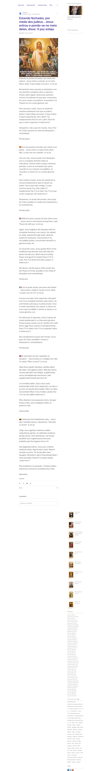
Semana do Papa (42, 5)
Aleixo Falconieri (79, 734)
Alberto (73, 732)
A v (68, 722)
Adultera (78, 725)
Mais (51, 5)
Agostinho (75, 729)
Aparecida (80, 757)
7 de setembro (74, 711)
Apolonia (69, 762)
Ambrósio (74, 741)
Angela (68, 748)
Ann (68, 750)
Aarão (73, 722)
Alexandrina (80, 736)
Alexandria (75, 736)
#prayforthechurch (71, 702)
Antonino (73, 752)
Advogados (74, 727)
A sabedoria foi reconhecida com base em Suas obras (75, 720)
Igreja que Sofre (31, 5)
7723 (68, 713)
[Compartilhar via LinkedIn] (27, 483)
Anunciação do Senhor (72, 757)
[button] (57, 5)
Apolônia (78, 762)
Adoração (69, 725)
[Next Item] (81, 10)
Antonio (78, 752)
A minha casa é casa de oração (74, 718)
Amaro (74, 739)
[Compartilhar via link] (30, 483)
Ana (80, 743)
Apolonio (74, 762)
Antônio (69, 755)
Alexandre (69, 736)
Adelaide (81, 722)
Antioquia (80, 750)
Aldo (73, 734)
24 (82, 708)
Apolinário (79, 759)
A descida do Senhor (79, 715)
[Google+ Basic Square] (72, 770)
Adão (78, 727)
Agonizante (69, 729)
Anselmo (75, 750)
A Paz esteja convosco (75, 713)
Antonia (69, 752)
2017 (80, 708)
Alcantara (78, 732)
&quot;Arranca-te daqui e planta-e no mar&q (75, 704)
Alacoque (80, 729)
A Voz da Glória (70, 715)
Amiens (69, 743)
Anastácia (69, 746)
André (78, 746)
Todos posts (21, 5)
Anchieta (74, 746)
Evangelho (21, 478)
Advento (69, 727)
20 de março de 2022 (73, 708)
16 (67, 708)
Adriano (74, 725)
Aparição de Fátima (71, 759)
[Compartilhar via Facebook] (19, 483)
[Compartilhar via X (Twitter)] (23, 483)
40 (67, 711)
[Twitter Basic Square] (70, 770)
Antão (82, 752)
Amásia (76, 743)
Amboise (78, 739)
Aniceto (77, 748)
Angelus (73, 748)
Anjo (81, 748)
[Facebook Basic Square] (68, 770)
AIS (70, 722)
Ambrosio (69, 741)
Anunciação (74, 755)
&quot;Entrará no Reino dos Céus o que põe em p (75, 706)
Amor (73, 743)
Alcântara (69, 734)
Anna (71, 750)
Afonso (81, 727)
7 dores (79, 711)
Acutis (76, 722)
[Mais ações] (57, 13)
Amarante (69, 739)
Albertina (69, 732)
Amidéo (79, 741)
